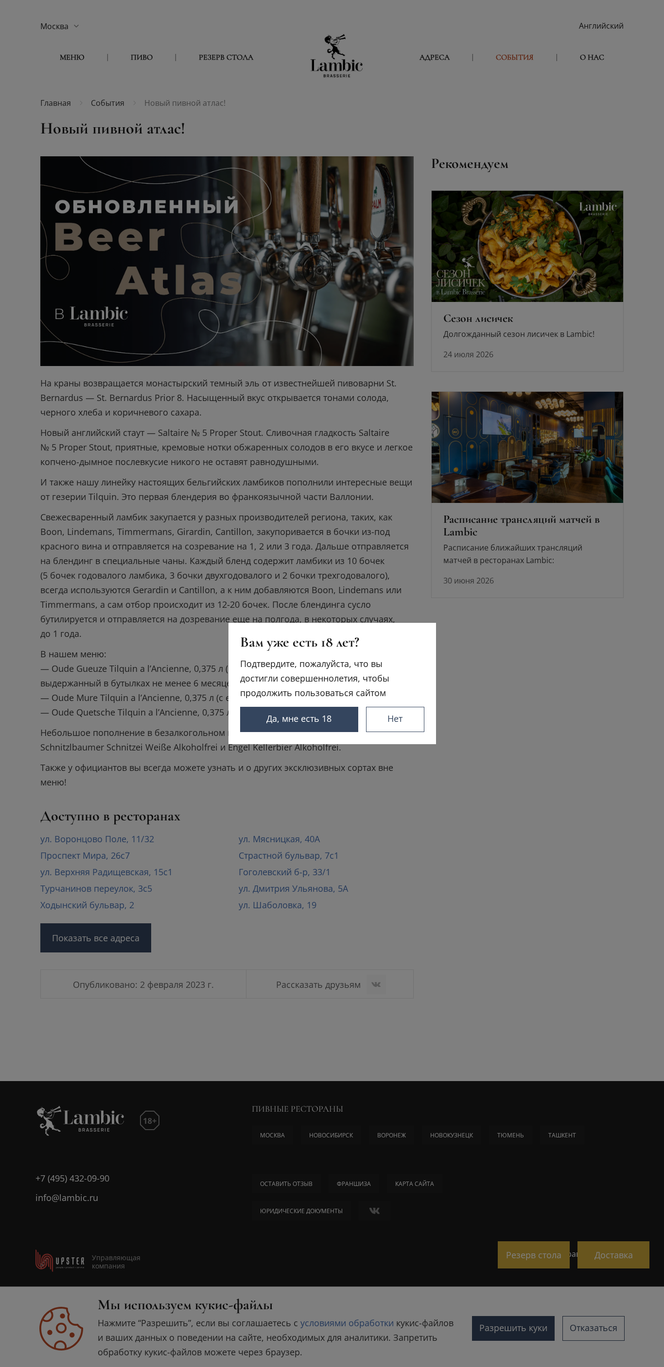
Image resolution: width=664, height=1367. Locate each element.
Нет (394, 718)
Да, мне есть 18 (299, 718)
